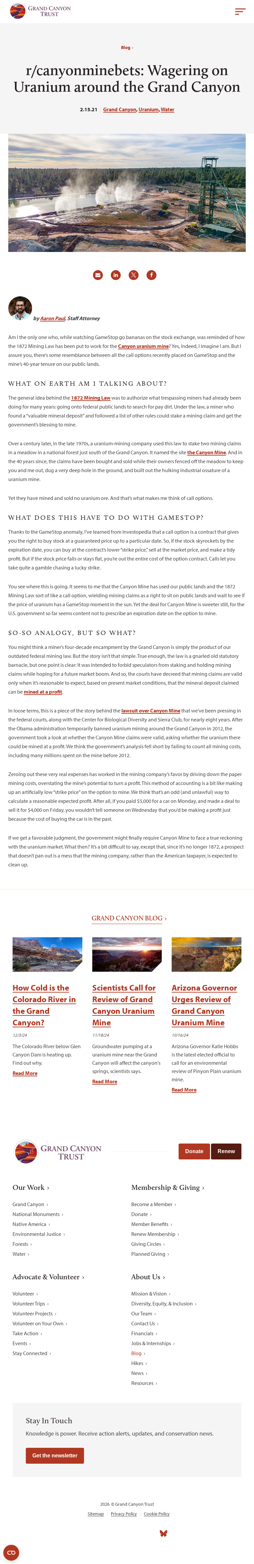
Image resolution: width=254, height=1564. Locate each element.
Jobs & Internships (151, 1343)
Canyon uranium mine (143, 346)
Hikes (137, 1363)
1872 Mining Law (90, 397)
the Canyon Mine (206, 452)
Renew (226, 1151)
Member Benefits (149, 1224)
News (137, 1373)
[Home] (39, 12)
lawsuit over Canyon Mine (150, 710)
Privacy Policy (124, 1513)
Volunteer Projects (33, 1313)
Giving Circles (146, 1244)
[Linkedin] (119, 1533)
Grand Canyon (119, 109)
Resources (142, 1383)
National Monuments (36, 1214)
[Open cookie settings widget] (11, 1553)
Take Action (25, 1333)
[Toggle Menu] (240, 11)
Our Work (29, 1187)
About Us (145, 1277)
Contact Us (143, 1323)
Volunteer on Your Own (38, 1323)
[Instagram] (105, 1533)
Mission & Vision (149, 1293)
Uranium (149, 109)
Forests (20, 1244)
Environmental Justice (37, 1234)
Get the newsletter (54, 1455)
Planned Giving (148, 1253)
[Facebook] (90, 1533)
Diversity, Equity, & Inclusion (162, 1303)
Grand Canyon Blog (127, 918)
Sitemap (96, 1513)
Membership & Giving (165, 1187)
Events (20, 1343)
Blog (125, 47)
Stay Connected (30, 1353)
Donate (194, 1151)
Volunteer (23, 1293)
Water (167, 109)
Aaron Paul (52, 318)
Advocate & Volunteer (46, 1277)
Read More (25, 1073)
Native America (29, 1224)
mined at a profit (43, 691)
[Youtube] (134, 1533)
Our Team (141, 1313)
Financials (142, 1333)
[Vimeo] (149, 1533)
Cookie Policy (157, 1513)
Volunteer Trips (29, 1303)
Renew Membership (153, 1234)
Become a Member (151, 1204)
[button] (100, 277)
